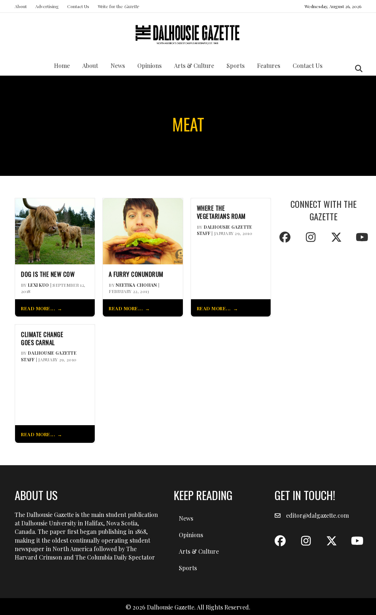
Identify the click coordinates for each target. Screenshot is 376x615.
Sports (236, 65)
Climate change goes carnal (42, 338)
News (118, 65)
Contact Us (78, 6)
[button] (285, 237)
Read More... (38, 308)
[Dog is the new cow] (55, 230)
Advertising (47, 6)
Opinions (149, 65)
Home (62, 65)
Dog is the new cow (48, 274)
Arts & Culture (194, 65)
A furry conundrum (136, 274)
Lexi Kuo (38, 285)
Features (268, 65)
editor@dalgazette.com (317, 515)
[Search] (356, 68)
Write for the (118, 6)
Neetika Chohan (136, 285)
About (21, 6)
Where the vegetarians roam (221, 212)
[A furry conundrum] (142, 230)
